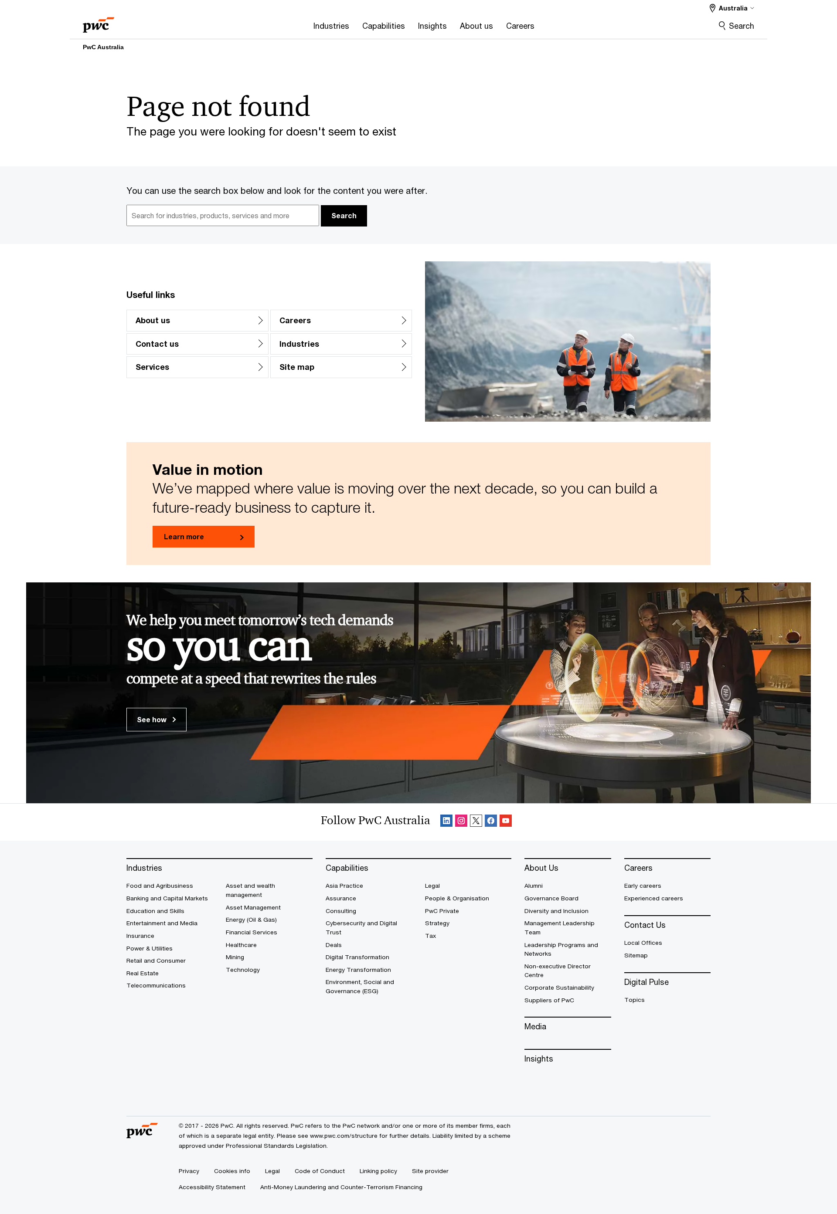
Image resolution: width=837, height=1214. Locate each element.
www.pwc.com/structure (344, 1135)
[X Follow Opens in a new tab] (476, 822)
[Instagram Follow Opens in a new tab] (461, 822)
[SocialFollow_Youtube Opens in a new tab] (506, 822)
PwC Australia (103, 47)
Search (741, 25)
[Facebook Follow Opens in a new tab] (491, 822)
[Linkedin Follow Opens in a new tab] (446, 822)
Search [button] (344, 215)
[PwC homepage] (98, 22)
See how (152, 719)
